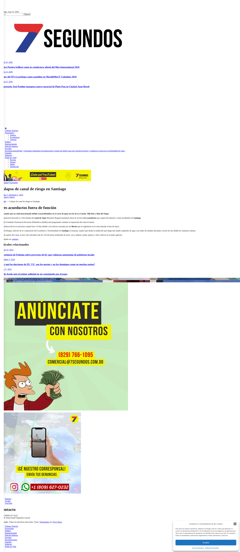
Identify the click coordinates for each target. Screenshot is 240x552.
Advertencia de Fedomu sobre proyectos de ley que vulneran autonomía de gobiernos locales (47, 254)
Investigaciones (65, 151)
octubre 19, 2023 (6, 250)
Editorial (8, 155)
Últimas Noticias (11, 131)
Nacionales (9, 133)
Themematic (44, 522)
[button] (235, 524)
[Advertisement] (120, 107)
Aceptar (206, 542)
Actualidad (4, 183)
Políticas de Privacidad (211, 548)
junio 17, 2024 (6, 269)
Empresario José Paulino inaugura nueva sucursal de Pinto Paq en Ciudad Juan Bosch (45, 86)
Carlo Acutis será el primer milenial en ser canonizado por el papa (33, 274)
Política (8, 142)
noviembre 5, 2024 (7, 259)
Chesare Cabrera (8, 197)
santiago (15, 239)
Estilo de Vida (10, 158)
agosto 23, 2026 (6, 62)
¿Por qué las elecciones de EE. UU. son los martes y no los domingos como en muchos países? (47, 264)
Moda (12, 164)
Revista (13, 160)
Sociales (8, 149)
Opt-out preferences (198, 548)
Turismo (13, 140)
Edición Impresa (11, 146)
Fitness (13, 162)
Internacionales (11, 144)
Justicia (13, 135)
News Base (57, 522)
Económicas (15, 137)
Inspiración (14, 167)
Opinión (8, 153)
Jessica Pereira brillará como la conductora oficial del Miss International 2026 (40, 67)
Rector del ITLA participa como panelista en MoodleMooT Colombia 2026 (38, 76)
